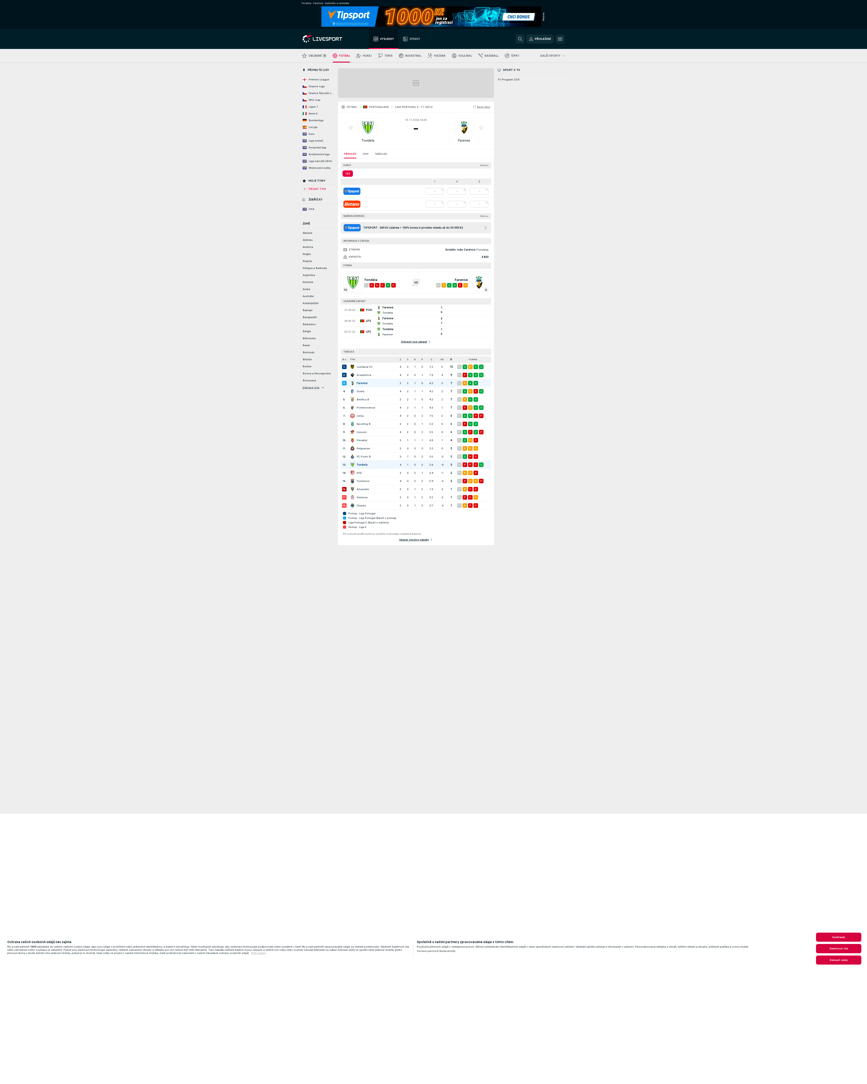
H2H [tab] (365, 153)
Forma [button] (473, 359)
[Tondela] (352, 464)
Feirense (362, 497)
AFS (359, 473)
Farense (464, 140)
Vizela (360, 391)
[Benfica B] (352, 399)
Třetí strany (258, 953)
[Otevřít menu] (560, 39)
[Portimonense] (352, 407)
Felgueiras (363, 448)
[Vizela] (352, 391)
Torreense (363, 481)
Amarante (363, 489)
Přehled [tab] (350, 153)
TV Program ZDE (509, 79)
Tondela (368, 140)
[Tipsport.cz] (351, 191)
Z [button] (400, 359)
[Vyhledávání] (520, 39)
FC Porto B (364, 456)
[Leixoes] (352, 432)
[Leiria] (352, 416)
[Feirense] (352, 497)
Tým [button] (352, 359)
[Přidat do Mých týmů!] (351, 127)
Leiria (360, 416)
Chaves (361, 505)
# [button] (343, 359)
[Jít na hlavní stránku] (328, 39)
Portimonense (366, 407)
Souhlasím (838, 937)
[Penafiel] (352, 440)
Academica (364, 375)
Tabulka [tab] (381, 153)
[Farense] (352, 383)
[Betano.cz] (351, 204)
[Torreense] (352, 481)
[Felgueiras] (352, 448)
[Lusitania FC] (352, 367)
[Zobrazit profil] (367, 127)
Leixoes (362, 432)
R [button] (415, 359)
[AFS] (352, 473)
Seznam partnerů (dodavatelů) (436, 951)
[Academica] (352, 375)
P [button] (422, 359)
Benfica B (363, 399)
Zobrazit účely (839, 960)
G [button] (431, 359)
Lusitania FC (364, 367)
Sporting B (364, 424)
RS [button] (442, 359)
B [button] (451, 359)
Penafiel (362, 440)
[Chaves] (352, 505)
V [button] (407, 359)
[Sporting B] (352, 424)
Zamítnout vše (838, 948)
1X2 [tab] (347, 173)
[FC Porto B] (352, 456)
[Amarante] (352, 489)
